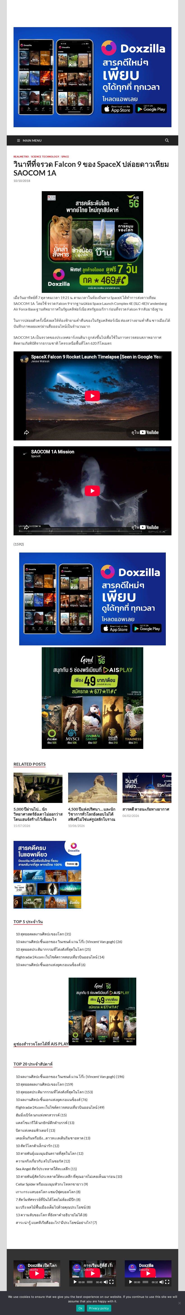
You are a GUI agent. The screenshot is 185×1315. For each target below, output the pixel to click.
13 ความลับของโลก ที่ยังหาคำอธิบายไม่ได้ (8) (51, 1215)
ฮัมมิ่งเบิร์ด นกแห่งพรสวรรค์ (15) (41, 1115)
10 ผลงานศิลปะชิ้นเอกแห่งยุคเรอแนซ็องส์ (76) (52, 1099)
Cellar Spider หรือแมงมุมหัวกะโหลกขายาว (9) (52, 1184)
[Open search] (167, 140)
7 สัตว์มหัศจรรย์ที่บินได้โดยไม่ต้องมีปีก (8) (48, 1199)
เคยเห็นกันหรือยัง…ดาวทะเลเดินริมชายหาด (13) (53, 1138)
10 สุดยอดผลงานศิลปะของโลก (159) (44, 1084)
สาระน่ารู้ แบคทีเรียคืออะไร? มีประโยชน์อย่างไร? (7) (56, 1222)
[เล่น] (75, 1282)
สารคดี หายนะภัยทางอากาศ (146, 809)
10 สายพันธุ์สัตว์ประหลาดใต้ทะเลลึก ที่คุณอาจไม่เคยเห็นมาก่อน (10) (69, 1176)
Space (65, 156)
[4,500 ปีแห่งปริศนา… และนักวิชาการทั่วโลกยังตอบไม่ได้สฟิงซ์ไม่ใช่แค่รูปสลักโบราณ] (92, 789)
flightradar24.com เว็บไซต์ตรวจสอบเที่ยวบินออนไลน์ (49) (60, 1107)
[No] (179, 1303)
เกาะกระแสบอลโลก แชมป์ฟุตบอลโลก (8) (48, 1192)
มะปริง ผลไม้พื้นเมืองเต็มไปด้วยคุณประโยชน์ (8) (53, 1207)
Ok (81, 1308)
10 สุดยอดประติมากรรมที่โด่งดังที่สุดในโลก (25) (53, 949)
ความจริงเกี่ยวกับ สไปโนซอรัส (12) (43, 1161)
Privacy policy (99, 1308)
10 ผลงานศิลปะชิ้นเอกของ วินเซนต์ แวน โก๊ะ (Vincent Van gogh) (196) (70, 1076)
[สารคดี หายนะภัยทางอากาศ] (147, 789)
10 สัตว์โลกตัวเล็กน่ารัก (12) (37, 1145)
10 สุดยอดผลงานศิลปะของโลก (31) (43, 934)
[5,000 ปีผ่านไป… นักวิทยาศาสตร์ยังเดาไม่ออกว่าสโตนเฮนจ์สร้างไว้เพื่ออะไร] (38, 789)
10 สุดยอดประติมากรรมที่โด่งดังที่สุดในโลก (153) (54, 1092)
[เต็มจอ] (111, 1282)
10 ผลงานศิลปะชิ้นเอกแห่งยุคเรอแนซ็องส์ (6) (51, 964)
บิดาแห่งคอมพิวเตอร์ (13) (35, 1130)
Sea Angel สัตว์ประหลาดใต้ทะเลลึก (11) (46, 1169)
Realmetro (21, 156)
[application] (92, 1273)
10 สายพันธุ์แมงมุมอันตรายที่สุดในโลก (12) (49, 1153)
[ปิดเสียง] (106, 1282)
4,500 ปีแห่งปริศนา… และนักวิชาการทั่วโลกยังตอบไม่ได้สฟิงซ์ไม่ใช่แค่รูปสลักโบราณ (91, 814)
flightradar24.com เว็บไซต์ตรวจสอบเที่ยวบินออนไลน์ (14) (60, 957)
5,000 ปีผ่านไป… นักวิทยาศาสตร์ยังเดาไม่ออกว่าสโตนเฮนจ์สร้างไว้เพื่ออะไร (38, 814)
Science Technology (45, 156)
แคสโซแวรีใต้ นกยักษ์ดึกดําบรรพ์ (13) (45, 1122)
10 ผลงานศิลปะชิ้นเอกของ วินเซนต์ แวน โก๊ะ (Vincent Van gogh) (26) (69, 941)
